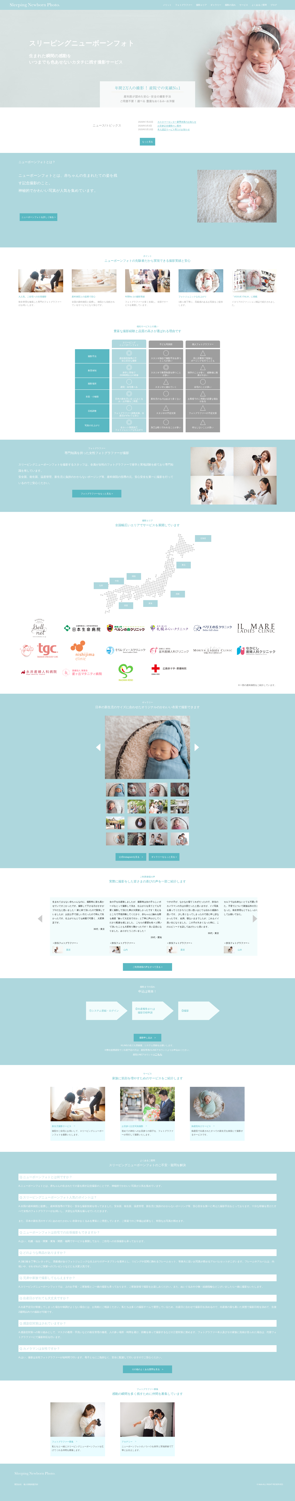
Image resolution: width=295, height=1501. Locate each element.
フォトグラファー (183, 5)
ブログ (273, 5)
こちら (158, 1054)
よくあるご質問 (259, 5)
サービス (243, 5)
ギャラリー (215, 5)
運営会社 (18, 1484)
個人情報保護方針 (31, 1484)
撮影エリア (201, 5)
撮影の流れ (230, 5)
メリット (167, 5)
